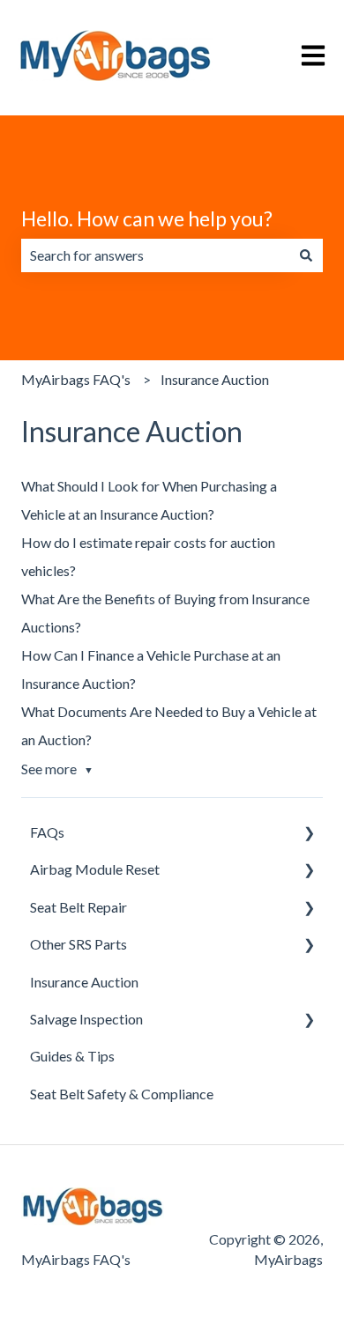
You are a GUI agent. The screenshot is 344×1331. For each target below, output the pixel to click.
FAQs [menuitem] (47, 832)
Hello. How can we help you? (147, 218)
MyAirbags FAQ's (76, 379)
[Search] (306, 255)
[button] (309, 834)
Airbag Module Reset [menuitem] (95, 869)
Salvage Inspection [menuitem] (86, 1018)
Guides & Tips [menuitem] (72, 1055)
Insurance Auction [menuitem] (84, 981)
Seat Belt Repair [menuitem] (78, 906)
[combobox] (155, 255)
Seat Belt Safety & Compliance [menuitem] (121, 1093)
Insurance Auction (215, 379)
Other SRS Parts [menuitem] (78, 943)
